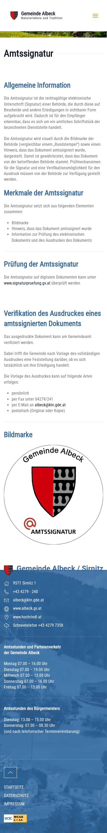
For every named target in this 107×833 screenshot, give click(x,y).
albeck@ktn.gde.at (50, 404)
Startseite (14, 787)
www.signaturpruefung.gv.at (27, 283)
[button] (95, 15)
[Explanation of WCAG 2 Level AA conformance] (15, 818)
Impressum (14, 803)
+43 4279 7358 (50, 625)
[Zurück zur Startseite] (36, 15)
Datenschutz (16, 795)
